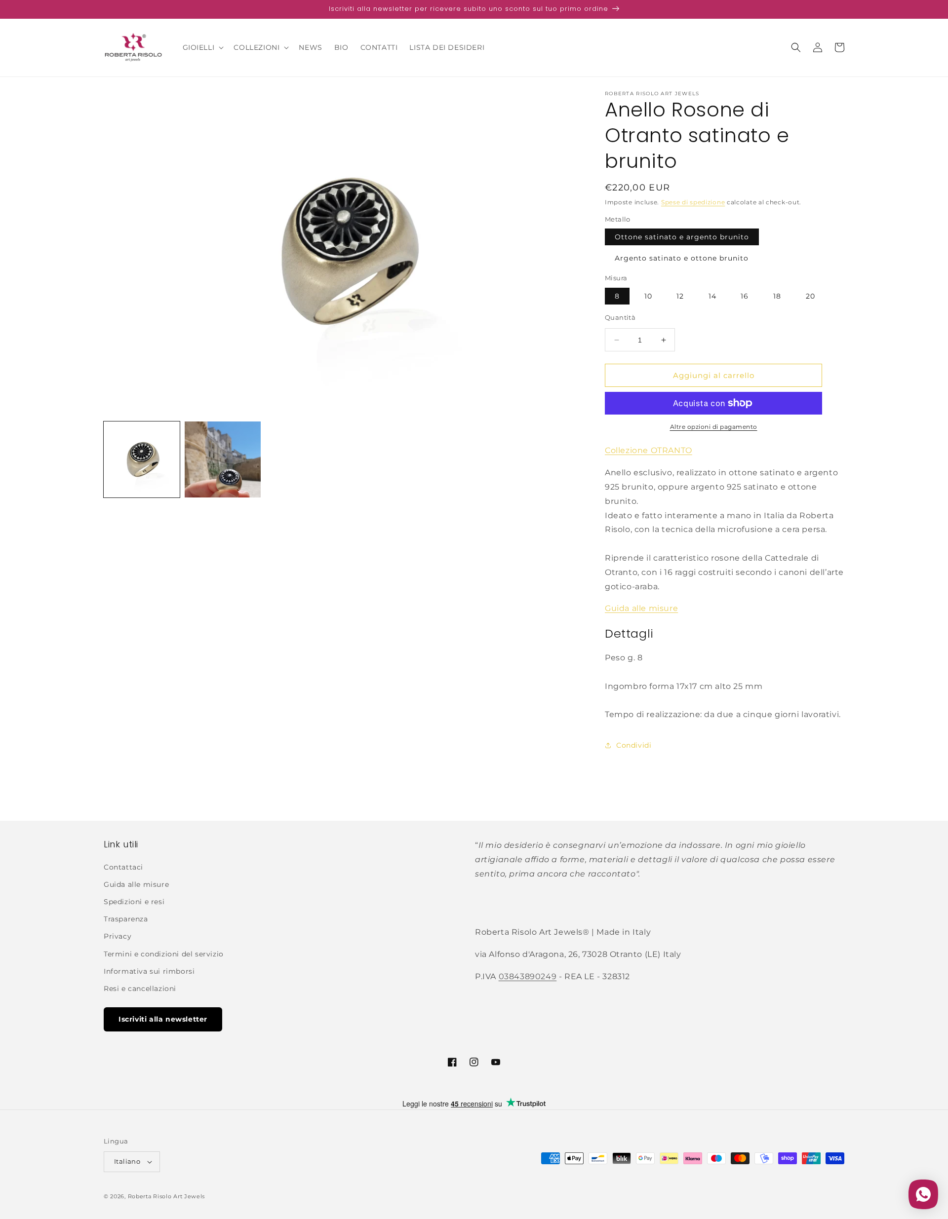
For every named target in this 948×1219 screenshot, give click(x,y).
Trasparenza (126, 918)
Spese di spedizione (693, 202)
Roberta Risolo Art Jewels (166, 1196)
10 (648, 296)
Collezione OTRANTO (648, 450)
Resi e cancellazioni (140, 988)
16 (745, 296)
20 (810, 296)
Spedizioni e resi (134, 901)
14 (712, 296)
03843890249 (528, 976)
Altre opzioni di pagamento (713, 426)
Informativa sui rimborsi (149, 971)
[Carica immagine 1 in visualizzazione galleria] (142, 459)
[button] (202, 47)
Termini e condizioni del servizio (164, 954)
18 (777, 296)
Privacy (117, 936)
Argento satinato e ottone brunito (682, 258)
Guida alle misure (641, 608)
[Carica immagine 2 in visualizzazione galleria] (223, 459)
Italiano (127, 1161)
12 (680, 296)
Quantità (620, 317)
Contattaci (123, 867)
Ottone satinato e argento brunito (682, 236)
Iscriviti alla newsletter (162, 1019)
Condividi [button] (633, 745)
